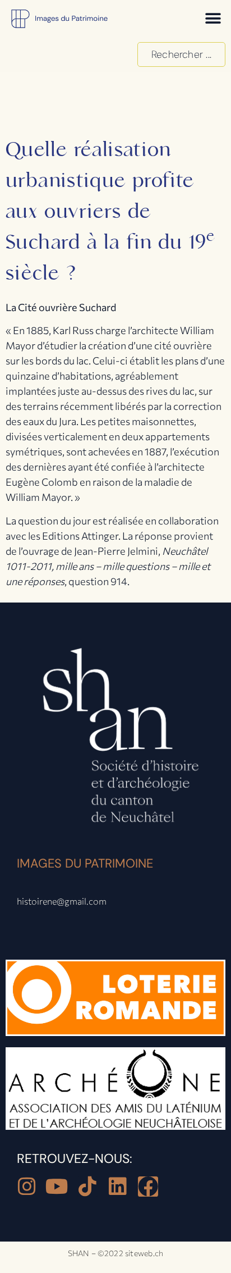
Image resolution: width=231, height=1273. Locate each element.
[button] (212, 18)
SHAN (79, 1253)
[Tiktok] (87, 1186)
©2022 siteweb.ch (131, 1253)
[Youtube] (57, 1186)
